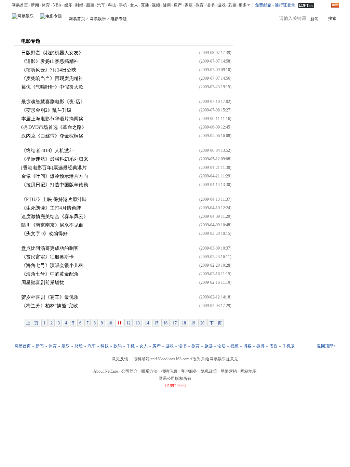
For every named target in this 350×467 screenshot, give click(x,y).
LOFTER (306, 5)
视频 (156, 5)
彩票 (232, 5)
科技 (112, 5)
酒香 (273, 346)
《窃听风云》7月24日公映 (48, 69)
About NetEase (105, 371)
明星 (35, 28)
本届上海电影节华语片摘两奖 (52, 118)
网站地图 (248, 371)
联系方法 (149, 371)
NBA (57, 5)
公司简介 (129, 371)
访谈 (121, 28)
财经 (79, 5)
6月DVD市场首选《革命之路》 (53, 127)
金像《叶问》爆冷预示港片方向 (54, 176)
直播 (145, 5)
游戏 (221, 5)
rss (335, 5)
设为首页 (318, 28)
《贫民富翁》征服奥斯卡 (47, 256)
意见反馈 (120, 359)
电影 (49, 28)
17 (175, 323)
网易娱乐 (98, 18)
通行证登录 (285, 5)
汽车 (101, 5)
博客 (135, 28)
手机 (123, 5)
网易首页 (20, 5)
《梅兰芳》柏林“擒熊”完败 (49, 305)
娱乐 (68, 5)
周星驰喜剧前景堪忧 (42, 282)
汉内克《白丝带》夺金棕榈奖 (52, 135)
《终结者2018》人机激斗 (47, 150)
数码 (117, 346)
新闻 (35, 5)
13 (138, 323)
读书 (210, 5)
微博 (260, 346)
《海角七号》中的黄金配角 (50, 274)
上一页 (32, 323)
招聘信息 (169, 371)
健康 (167, 5)
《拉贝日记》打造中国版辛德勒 (54, 184)
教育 (200, 5)
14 (147, 323)
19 (193, 323)
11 (119, 323)
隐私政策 (209, 371)
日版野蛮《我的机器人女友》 (52, 52)
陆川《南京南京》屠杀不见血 (52, 225)
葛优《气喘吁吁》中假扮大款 (52, 87)
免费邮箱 (263, 5)
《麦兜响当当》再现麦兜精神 (52, 78)
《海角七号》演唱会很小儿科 (52, 265)
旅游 (208, 346)
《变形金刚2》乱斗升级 (46, 110)
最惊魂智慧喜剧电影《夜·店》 (53, 101)
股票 (90, 5)
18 (184, 323)
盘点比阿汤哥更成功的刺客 (50, 248)
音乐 (78, 28)
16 (165, 323)
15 (156, 323)
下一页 (216, 323)
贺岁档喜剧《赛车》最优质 (50, 297)
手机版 (213, 28)
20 (202, 323)
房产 (178, 5)
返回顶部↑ (326, 346)
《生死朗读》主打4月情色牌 (51, 208)
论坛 (182, 28)
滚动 (20, 28)
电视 (63, 28)
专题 (150, 28)
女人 (134, 5)
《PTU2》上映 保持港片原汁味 (54, 199)
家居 (189, 5)
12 (128, 323)
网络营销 (228, 371)
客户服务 (189, 371)
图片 (107, 28)
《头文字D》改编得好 (44, 233)
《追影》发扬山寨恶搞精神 (50, 61)
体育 (46, 5)
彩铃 (197, 28)
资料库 (166, 28)
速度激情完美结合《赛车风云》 (54, 216)
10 (110, 323)
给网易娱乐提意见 (221, 359)
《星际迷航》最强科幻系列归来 (54, 159)
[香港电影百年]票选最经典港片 (54, 167)
